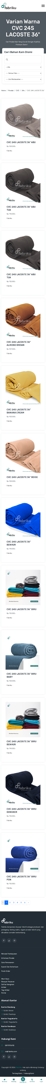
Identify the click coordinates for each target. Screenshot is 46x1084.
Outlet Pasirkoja (10, 1014)
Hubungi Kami (29, 1073)
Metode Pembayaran (9, 954)
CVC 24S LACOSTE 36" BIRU (21, 609)
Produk (10, 91)
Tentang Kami (17, 1073)
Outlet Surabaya (10, 1030)
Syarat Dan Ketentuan (9, 967)
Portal (3, 993)
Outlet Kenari (8, 1011)
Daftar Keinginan (7, 984)
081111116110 (9, 1045)
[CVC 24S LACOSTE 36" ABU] (23, 120)
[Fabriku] (8, 6)
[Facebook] (4, 940)
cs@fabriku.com (11, 1051)
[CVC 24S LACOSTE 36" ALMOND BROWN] (23, 320)
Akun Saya (5, 979)
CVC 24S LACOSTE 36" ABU (21, 142)
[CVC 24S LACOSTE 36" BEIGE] (23, 455)
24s (23, 91)
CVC (17, 91)
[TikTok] (9, 940)
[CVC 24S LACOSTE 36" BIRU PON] (23, 854)
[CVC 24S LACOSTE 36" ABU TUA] (23, 185)
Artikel (3, 987)
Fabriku (19, 1067)
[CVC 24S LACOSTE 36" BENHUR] (23, 520)
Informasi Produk (7, 958)
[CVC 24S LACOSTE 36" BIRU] (23, 587)
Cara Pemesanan (7, 962)
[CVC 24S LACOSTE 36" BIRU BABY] (23, 652)
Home (3, 91)
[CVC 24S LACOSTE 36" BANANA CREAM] (23, 387)
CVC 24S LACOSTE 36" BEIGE (22, 477)
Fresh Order (5, 971)
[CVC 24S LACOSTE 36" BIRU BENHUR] (23, 719)
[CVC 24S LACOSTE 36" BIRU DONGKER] (23, 787)
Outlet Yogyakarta (10, 1022)
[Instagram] (14, 940)
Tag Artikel (5, 990)
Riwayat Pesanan (7, 982)
